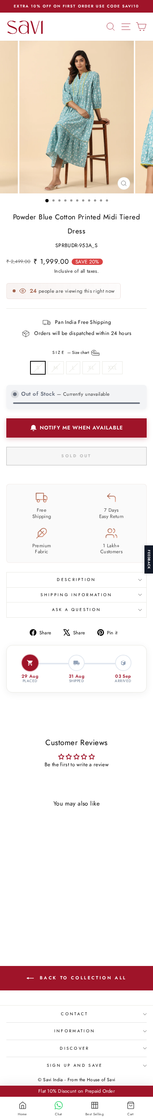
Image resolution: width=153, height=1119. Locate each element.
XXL (112, 367)
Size (71, 352)
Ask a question (76, 609)
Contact (74, 1014)
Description (76, 579)
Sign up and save (75, 1065)
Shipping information (76, 595)
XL (91, 367)
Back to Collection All (82, 977)
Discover (74, 1048)
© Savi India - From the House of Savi (76, 1079)
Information (74, 1031)
